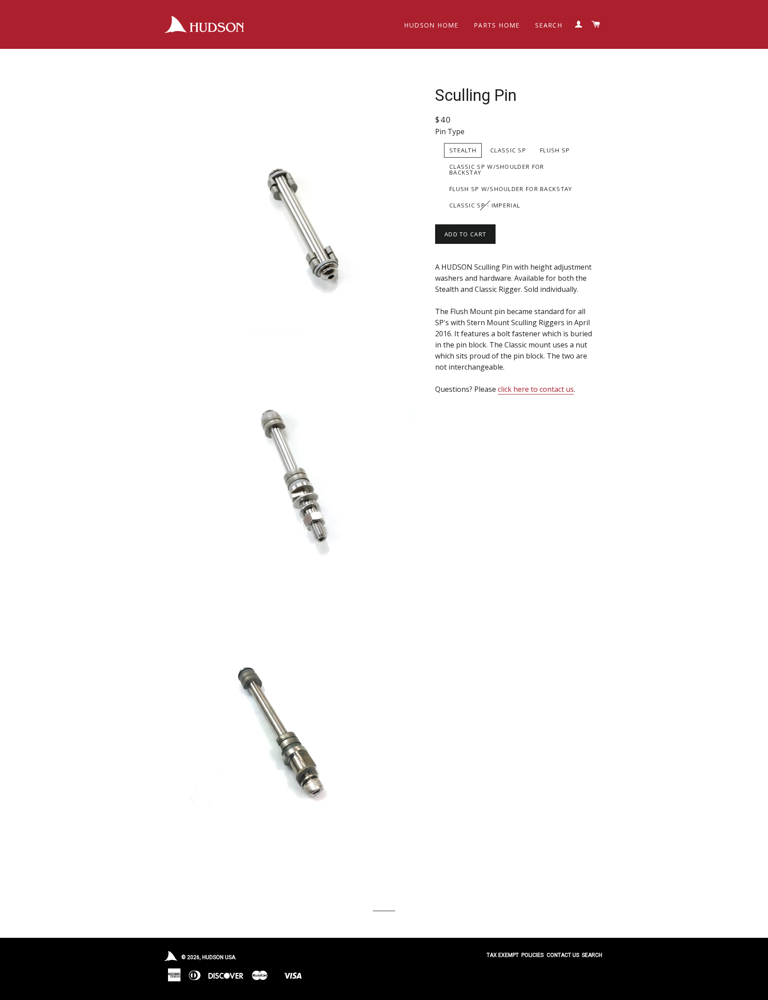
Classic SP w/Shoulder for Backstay (496, 169)
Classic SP (508, 150)
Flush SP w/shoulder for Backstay (510, 189)
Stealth (462, 150)
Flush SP (555, 150)
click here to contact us (536, 389)
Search (548, 25)
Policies (532, 955)
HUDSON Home (431, 25)
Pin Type (449, 131)
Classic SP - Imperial (484, 205)
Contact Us (563, 955)
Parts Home (497, 25)
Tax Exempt (503, 955)
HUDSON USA (218, 957)
